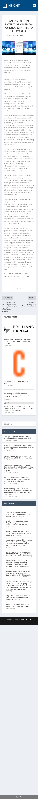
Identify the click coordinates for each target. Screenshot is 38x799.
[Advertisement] (19, 711)
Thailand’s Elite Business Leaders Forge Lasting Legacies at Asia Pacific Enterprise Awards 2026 (19, 447)
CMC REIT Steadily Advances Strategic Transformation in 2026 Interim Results (18, 437)
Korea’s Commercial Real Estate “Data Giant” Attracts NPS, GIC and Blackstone (18, 457)
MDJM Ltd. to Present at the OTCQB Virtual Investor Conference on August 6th (18, 597)
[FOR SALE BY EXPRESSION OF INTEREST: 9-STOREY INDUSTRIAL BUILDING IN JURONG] (19, 329)
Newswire (20, 35)
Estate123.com (26, 619)
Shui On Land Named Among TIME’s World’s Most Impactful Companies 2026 (18, 606)
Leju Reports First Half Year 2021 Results (16, 382)
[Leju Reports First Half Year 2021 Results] (19, 363)
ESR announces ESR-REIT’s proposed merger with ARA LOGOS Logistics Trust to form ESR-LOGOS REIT (19, 408)
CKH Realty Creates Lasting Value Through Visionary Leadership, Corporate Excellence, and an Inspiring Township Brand (18, 563)
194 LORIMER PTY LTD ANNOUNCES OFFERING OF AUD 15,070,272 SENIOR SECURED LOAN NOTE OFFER (17, 479)
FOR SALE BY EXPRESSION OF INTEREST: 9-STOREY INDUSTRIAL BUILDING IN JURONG (18, 341)
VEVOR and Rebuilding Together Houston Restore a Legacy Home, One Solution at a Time (18, 395)
